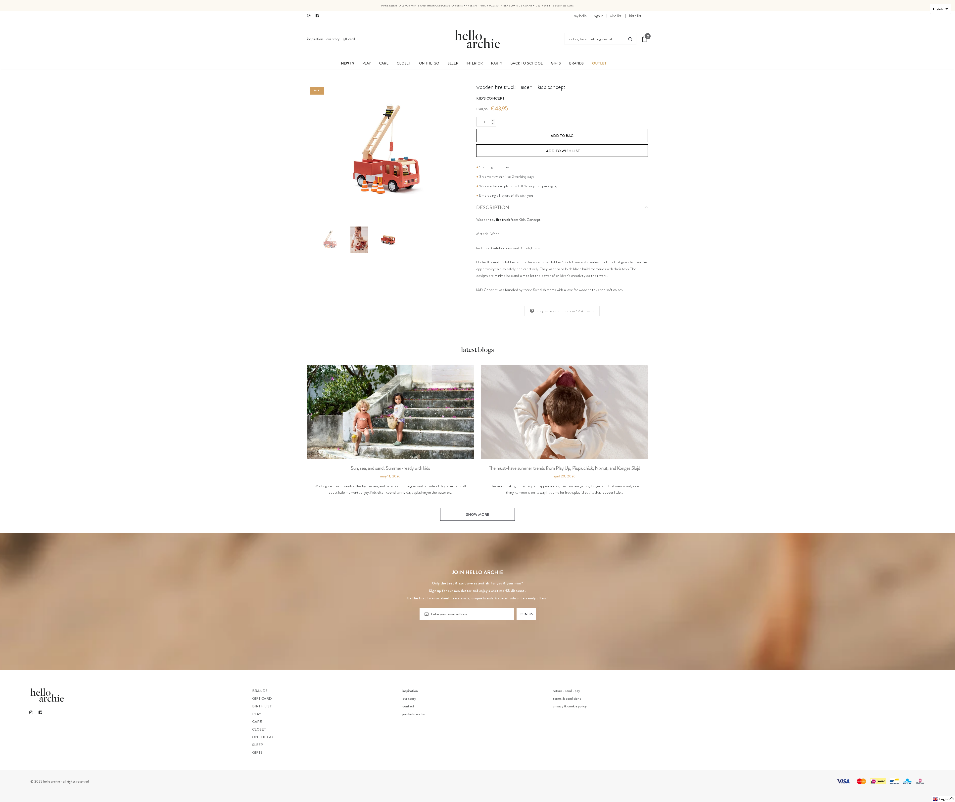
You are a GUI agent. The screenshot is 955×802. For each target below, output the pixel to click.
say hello (580, 15)
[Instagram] (310, 16)
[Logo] (477, 38)
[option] (388, 152)
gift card (349, 39)
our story (333, 39)
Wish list (615, 15)
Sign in (598, 15)
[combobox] (594, 38)
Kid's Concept (490, 98)
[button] (943, 799)
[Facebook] (319, 16)
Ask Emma (586, 311)
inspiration (315, 39)
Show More (477, 514)
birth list (635, 15)
